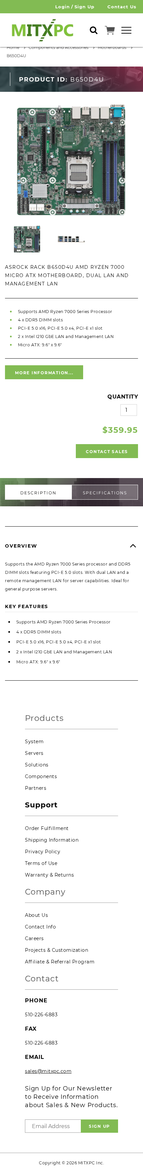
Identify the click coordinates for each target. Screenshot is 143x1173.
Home (13, 47)
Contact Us (121, 6)
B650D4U (16, 55)
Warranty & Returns (49, 875)
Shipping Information (51, 840)
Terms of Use (41, 863)
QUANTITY (122, 397)
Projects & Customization (56, 950)
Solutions (37, 765)
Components (41, 776)
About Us (36, 915)
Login (62, 6)
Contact (42, 978)
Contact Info (40, 927)
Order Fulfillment (47, 828)
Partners (35, 788)
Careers (34, 938)
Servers (34, 753)
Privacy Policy (42, 852)
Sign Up (84, 6)
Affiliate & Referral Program (59, 962)
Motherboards (112, 47)
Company (45, 892)
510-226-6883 (41, 1015)
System (34, 742)
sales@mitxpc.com (48, 1071)
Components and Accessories (58, 47)
